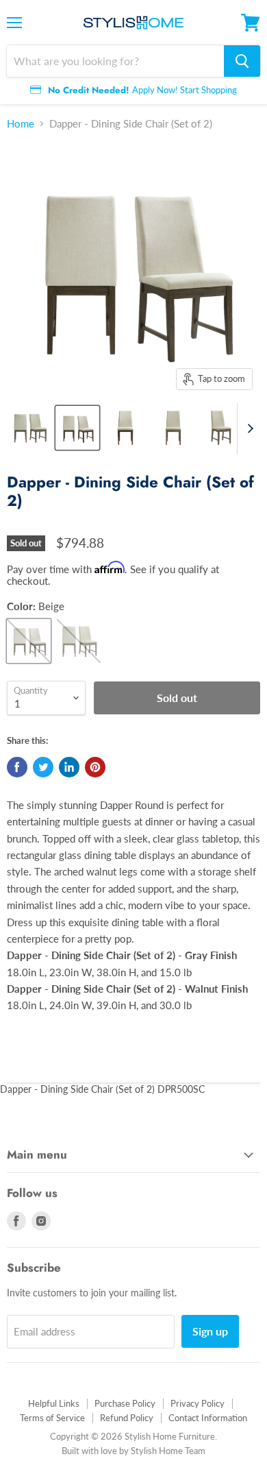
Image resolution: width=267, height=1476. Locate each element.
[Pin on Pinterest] (95, 767)
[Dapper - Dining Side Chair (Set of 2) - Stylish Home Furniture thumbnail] (29, 428)
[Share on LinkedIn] (69, 767)
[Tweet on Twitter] (43, 767)
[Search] (242, 61)
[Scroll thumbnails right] (248, 428)
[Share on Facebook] (17, 767)
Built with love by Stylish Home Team (133, 1450)
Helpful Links (53, 1403)
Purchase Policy (124, 1403)
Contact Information (207, 1417)
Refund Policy (126, 1417)
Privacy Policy (197, 1403)
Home (20, 124)
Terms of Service (52, 1417)
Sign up (210, 1331)
